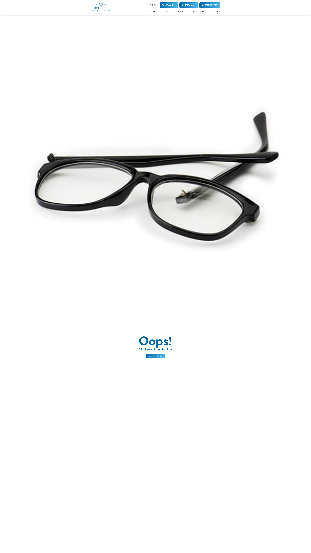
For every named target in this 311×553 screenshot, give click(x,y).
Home (153, 11)
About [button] (165, 11)
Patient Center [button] (196, 11)
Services (179, 11)
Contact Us (215, 11)
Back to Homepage (155, 356)
